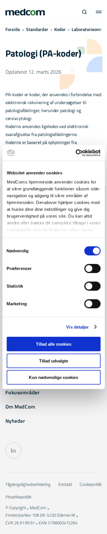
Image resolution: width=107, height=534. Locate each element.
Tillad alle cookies (53, 344)
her (64, 229)
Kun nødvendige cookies (53, 377)
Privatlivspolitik (18, 497)
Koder (60, 30)
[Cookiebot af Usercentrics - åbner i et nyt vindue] (76, 152)
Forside (12, 30)
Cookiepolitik (91, 485)
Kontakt (65, 485)
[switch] (92, 268)
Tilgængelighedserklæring (28, 485)
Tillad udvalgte (53, 360)
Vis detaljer (77, 326)
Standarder (37, 30)
